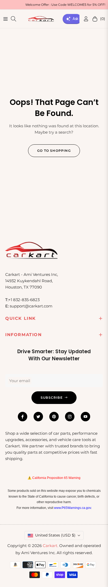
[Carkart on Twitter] (38, 416)
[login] (83, 19)
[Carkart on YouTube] (85, 416)
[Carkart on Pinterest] (54, 416)
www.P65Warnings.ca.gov (72, 508)
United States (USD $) (55, 535)
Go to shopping (54, 151)
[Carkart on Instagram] (69, 416)
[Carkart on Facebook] (22, 416)
